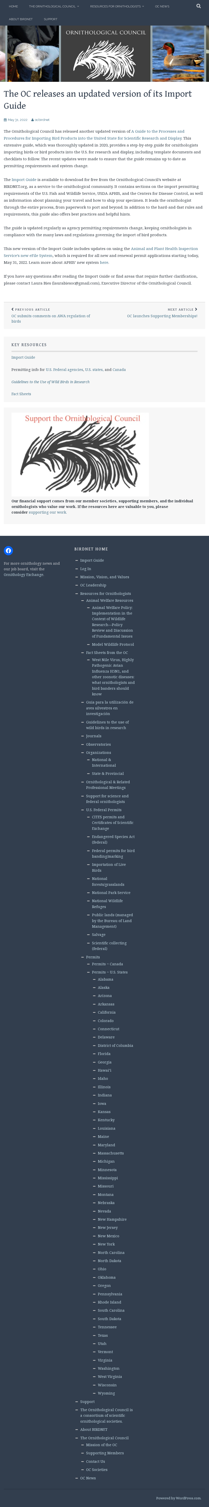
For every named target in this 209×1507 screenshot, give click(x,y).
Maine (103, 1136)
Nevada (104, 1211)
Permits (93, 957)
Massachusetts (111, 1153)
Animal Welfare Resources (109, 600)
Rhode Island (109, 1302)
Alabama (105, 979)
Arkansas (106, 1004)
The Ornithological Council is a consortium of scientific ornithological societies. (106, 1415)
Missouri (106, 1186)
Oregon (104, 1285)
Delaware (106, 1037)
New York (106, 1244)
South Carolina (111, 1310)
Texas (103, 1335)
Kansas (104, 1111)
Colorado (106, 1020)
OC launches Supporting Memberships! (162, 313)
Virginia (105, 1360)
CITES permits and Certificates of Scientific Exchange (113, 822)
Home (13, 6)
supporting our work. (48, 512)
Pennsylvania (110, 1293)
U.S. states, (94, 369)
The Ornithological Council (52, 6)
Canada (119, 369)
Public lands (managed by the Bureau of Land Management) (112, 920)
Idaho (103, 1078)
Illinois (104, 1086)
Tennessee (107, 1326)
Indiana (105, 1095)
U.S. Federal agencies (64, 369)
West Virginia (110, 1376)
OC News (162, 6)
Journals (93, 735)
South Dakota (109, 1318)
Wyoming (106, 1393)
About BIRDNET (21, 19)
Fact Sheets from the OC (107, 652)
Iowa (102, 1103)
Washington (109, 1368)
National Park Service (111, 892)
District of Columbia (115, 1045)
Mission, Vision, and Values (104, 576)
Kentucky (106, 1119)
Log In (85, 568)
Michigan (106, 1161)
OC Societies (97, 1469)
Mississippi (108, 1177)
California (107, 1012)
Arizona (105, 995)
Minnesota (107, 1169)
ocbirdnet (42, 120)
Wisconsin (107, 1385)
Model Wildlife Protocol (113, 644)
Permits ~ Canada (107, 963)
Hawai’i (104, 1070)
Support (50, 19)
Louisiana (106, 1128)
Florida (104, 1053)
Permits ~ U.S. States (110, 972)
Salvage (99, 934)
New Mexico (108, 1235)
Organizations (98, 752)
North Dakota (109, 1260)
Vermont (105, 1351)
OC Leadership (93, 585)
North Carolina (111, 1252)
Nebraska (106, 1202)
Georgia (105, 1062)
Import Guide (24, 179)
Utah (102, 1343)
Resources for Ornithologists (115, 6)
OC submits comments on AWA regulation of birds (50, 316)
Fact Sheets (21, 393)
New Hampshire (112, 1219)
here (104, 262)
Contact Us (95, 1461)
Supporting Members (105, 1453)
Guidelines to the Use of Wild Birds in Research (50, 381)
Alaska (104, 987)
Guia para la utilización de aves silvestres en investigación (110, 708)
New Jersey (108, 1227)
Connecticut (108, 1028)
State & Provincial (108, 773)
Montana (106, 1194)
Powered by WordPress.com (178, 1498)
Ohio (102, 1268)
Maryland (106, 1144)
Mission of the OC (101, 1444)
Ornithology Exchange (23, 574)
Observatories (98, 744)
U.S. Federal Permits (104, 809)
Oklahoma (107, 1277)
